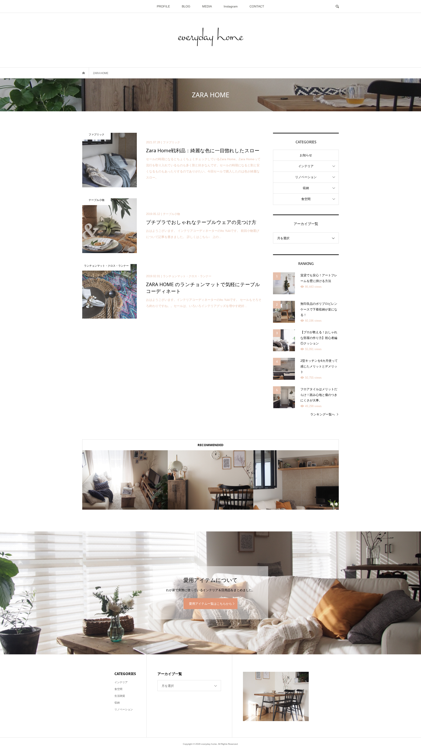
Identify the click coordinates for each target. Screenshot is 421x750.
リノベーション (306, 177)
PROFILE (163, 6)
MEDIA (207, 6)
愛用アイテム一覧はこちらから (210, 603)
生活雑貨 (119, 695)
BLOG (186, 6)
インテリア (306, 166)
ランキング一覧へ (322, 414)
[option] (125, 480)
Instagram (231, 6)
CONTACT (257, 6)
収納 (306, 188)
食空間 (305, 199)
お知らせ (306, 155)
